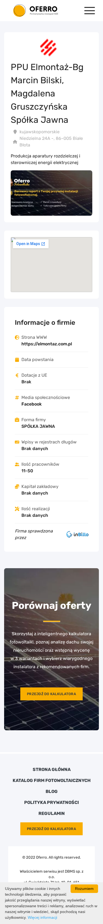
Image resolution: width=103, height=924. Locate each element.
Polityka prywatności (51, 802)
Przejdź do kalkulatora (51, 694)
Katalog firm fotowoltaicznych (52, 780)
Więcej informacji (42, 917)
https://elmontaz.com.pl (46, 343)
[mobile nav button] (90, 10)
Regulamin (51, 813)
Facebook (31, 404)
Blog (52, 791)
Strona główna (52, 769)
